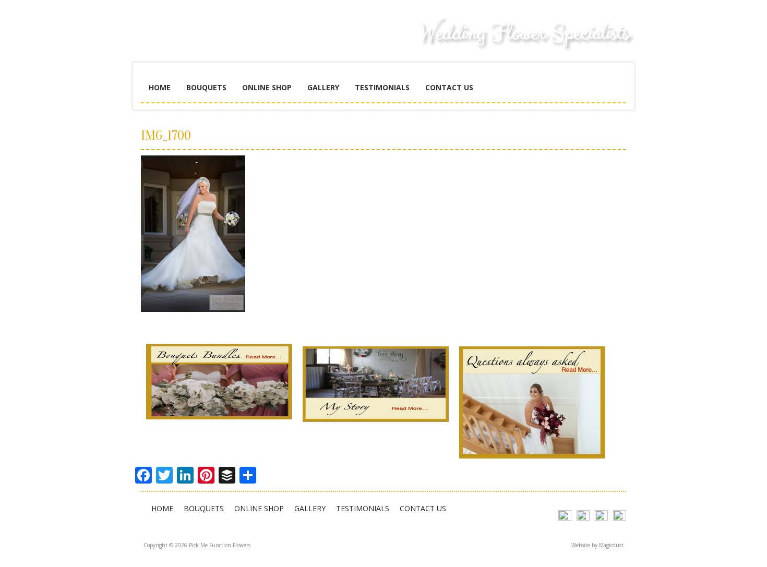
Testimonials (382, 87)
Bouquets (206, 87)
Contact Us (449, 87)
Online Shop (267, 87)
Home (160, 87)
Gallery (323, 87)
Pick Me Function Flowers (219, 41)
